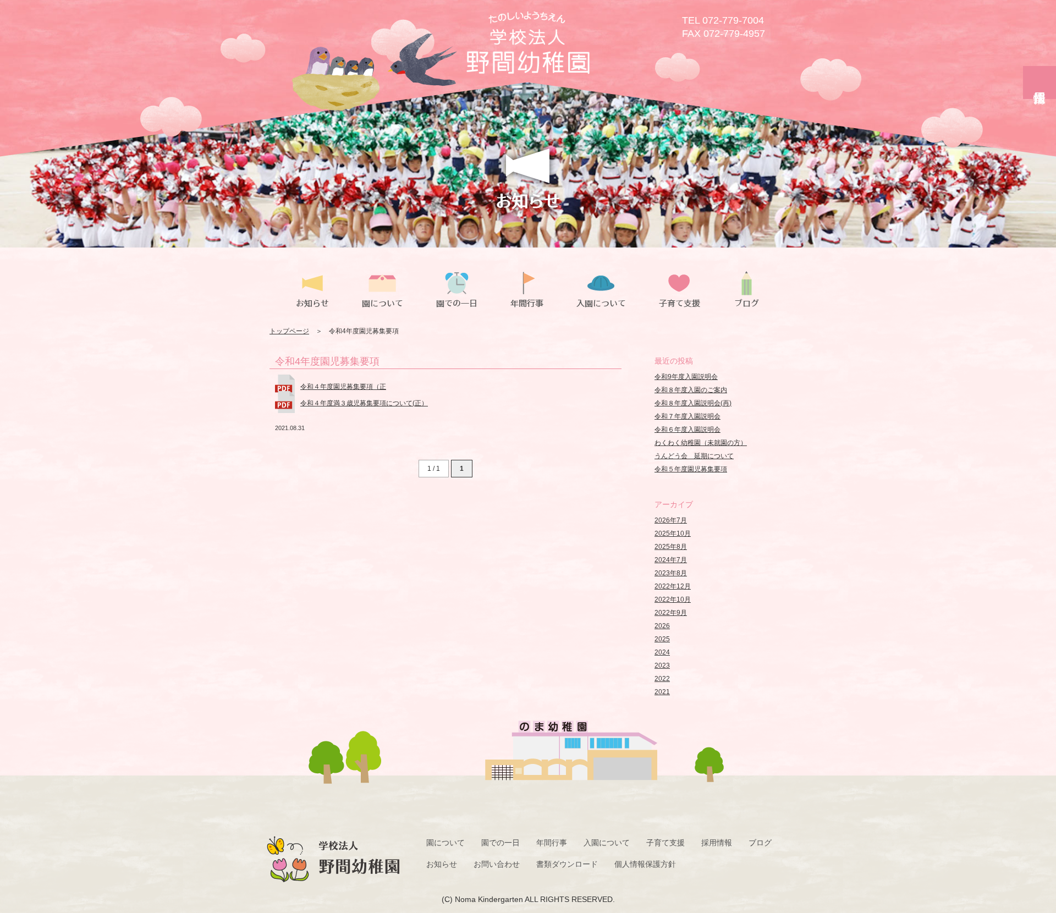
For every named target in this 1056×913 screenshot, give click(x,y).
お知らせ (441, 864)
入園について (607, 842)
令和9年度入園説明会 (686, 377)
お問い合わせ (497, 864)
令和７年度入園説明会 (687, 416)
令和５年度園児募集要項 (690, 469)
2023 (662, 665)
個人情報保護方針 (645, 864)
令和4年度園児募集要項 (327, 361)
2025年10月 (672, 533)
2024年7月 (670, 560)
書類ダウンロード (567, 864)
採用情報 (716, 842)
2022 (662, 679)
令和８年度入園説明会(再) (693, 403)
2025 (662, 639)
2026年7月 (670, 520)
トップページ (289, 331)
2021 (662, 692)
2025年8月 (670, 547)
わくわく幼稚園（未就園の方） (700, 443)
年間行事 (551, 842)
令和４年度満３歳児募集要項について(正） (364, 403)
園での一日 (500, 842)
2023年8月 (670, 573)
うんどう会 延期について (694, 456)
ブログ (760, 842)
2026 (662, 626)
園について (445, 842)
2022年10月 (672, 599)
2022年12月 (672, 586)
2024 (662, 652)
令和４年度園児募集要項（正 (343, 387)
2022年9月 (670, 613)
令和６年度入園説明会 (687, 429)
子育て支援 (665, 842)
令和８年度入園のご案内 (690, 390)
